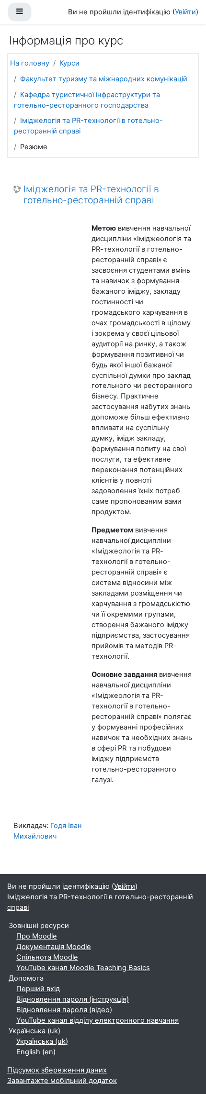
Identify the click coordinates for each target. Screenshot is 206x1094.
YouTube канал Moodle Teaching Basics (83, 967)
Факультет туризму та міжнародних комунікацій (103, 79)
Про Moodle (36, 936)
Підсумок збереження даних (57, 1070)
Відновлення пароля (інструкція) (72, 999)
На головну (29, 63)
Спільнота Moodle (47, 957)
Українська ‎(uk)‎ (34, 1031)
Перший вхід (38, 988)
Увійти (185, 12)
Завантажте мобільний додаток (62, 1080)
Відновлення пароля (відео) (64, 1010)
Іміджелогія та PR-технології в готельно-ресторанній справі (91, 195)
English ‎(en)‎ (36, 1052)
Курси (69, 63)
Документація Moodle (53, 946)
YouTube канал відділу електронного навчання (97, 1020)
